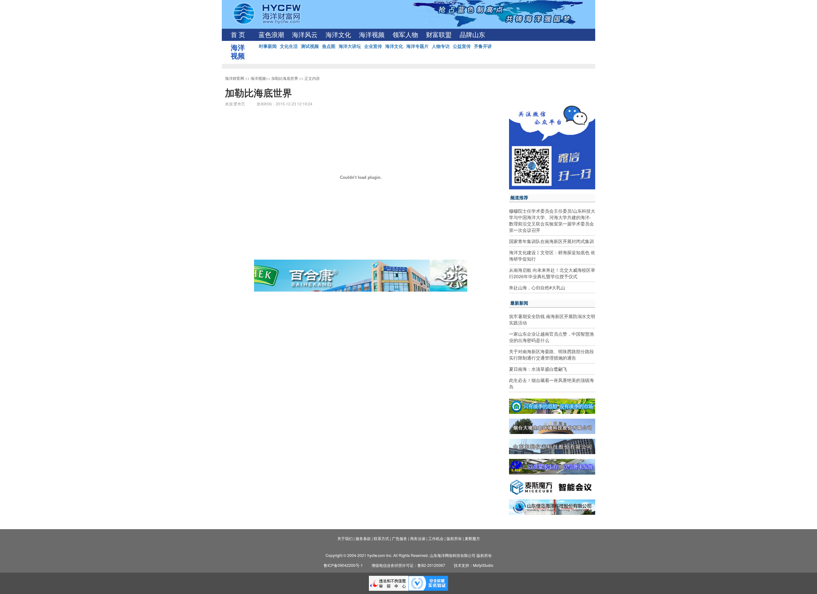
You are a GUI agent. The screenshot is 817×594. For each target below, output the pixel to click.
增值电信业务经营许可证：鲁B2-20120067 (408, 565)
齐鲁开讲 (483, 46)
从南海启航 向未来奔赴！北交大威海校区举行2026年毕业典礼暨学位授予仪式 (552, 273)
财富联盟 (439, 34)
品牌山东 (472, 34)
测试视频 (310, 46)
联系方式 (381, 538)
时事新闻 (268, 46)
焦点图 (328, 46)
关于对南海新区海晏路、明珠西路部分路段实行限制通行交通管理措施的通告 (551, 354)
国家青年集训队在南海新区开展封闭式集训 (551, 241)
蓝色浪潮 (271, 34)
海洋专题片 (417, 46)
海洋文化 (338, 34)
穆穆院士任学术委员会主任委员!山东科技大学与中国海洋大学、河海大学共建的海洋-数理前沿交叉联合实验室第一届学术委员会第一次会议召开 (552, 220)
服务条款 (363, 538)
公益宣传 (462, 46)
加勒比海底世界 (284, 78)
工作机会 (436, 538)
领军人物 (405, 34)
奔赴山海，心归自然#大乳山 (537, 287)
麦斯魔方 (472, 538)
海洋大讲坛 (350, 46)
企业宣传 (373, 46)
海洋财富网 (234, 78)
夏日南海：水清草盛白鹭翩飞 (538, 369)
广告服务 (399, 538)
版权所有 (454, 538)
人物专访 (441, 46)
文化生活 (289, 46)
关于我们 (345, 538)
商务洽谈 (417, 538)
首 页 (238, 34)
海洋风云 (305, 34)
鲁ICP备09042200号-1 (343, 565)
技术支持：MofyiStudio (473, 565)
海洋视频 (372, 34)
